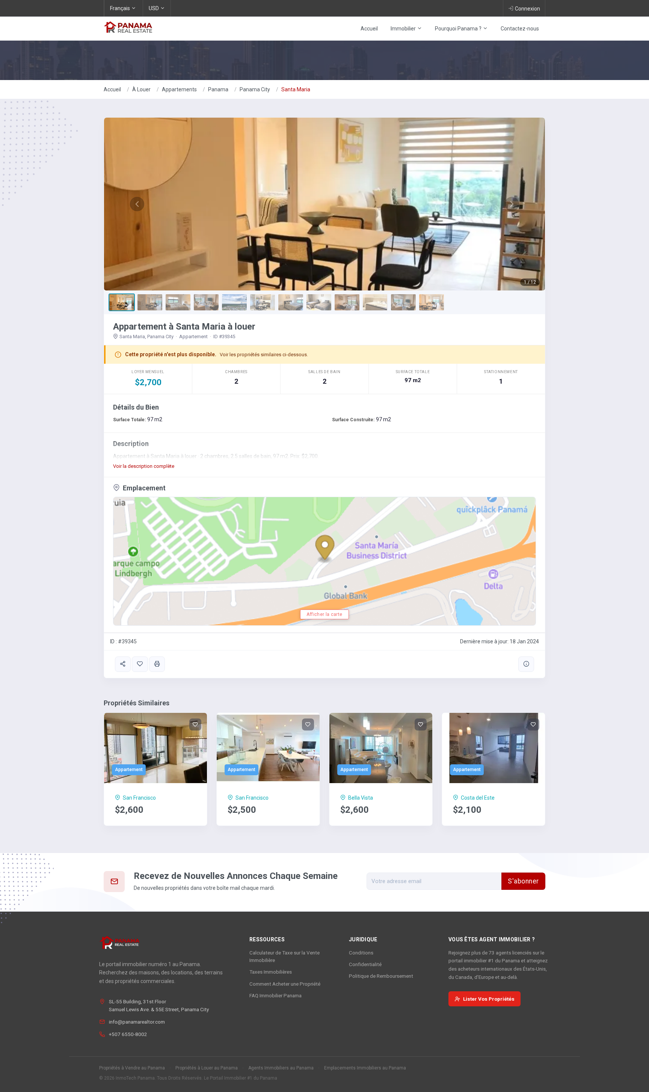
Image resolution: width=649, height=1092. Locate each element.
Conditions (361, 953)
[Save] (140, 664)
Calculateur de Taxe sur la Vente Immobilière (284, 956)
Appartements (179, 89)
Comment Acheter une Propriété (284, 984)
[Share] (123, 664)
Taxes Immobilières (270, 972)
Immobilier (404, 29)
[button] (137, 204)
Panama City (255, 89)
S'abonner (523, 881)
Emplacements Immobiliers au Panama (365, 1068)
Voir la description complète (143, 466)
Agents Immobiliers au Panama (281, 1068)
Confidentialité (365, 964)
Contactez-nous (520, 29)
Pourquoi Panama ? (459, 29)
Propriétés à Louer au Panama (206, 1068)
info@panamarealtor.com (137, 1022)
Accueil (369, 29)
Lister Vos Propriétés (489, 999)
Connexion (527, 9)
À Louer (141, 89)
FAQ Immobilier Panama (275, 995)
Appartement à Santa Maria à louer (184, 326)
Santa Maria (295, 89)
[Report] (526, 664)
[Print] (157, 664)
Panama (218, 89)
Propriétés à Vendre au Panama (132, 1068)
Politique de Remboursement (381, 976)
